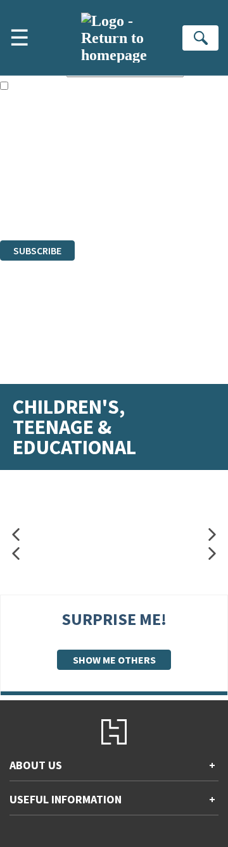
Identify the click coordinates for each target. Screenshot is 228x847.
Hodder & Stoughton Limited (146, 177)
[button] (16, 535)
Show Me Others (114, 659)
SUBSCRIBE (37, 250)
